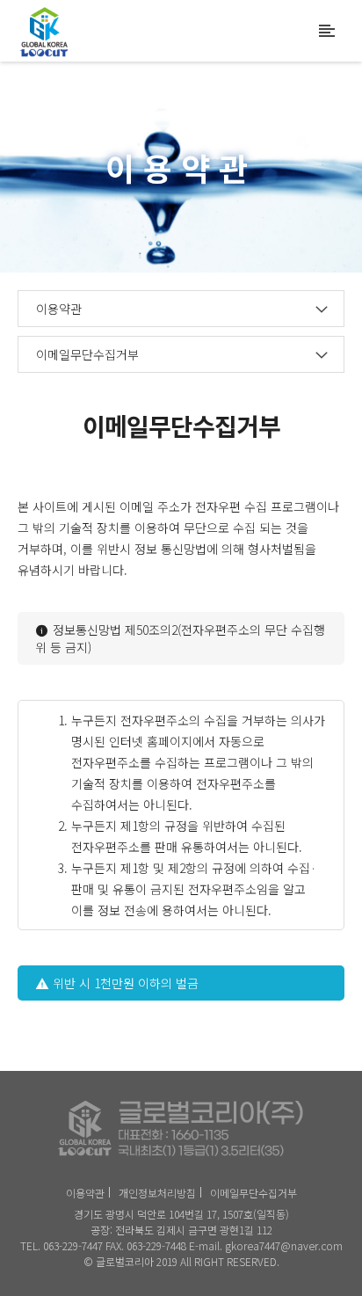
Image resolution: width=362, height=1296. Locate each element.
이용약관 (85, 1192)
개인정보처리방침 (157, 1192)
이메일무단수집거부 (253, 1192)
